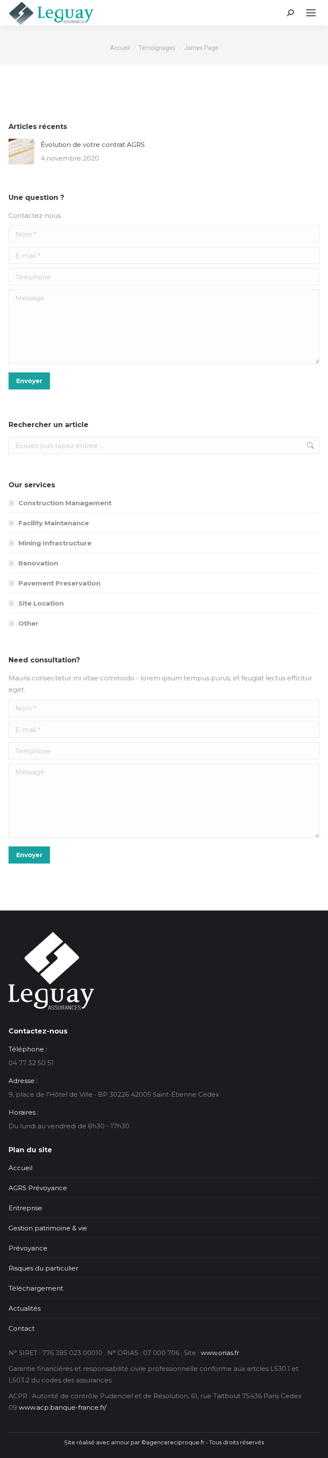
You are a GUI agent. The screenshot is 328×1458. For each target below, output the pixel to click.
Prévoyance (28, 1248)
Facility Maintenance (53, 523)
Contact (22, 1328)
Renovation (38, 563)
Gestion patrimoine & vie (48, 1228)
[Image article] (21, 151)
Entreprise (25, 1208)
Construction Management (64, 503)
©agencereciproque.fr (173, 1442)
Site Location (41, 603)
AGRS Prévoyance (38, 1188)
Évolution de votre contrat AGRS (93, 145)
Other (28, 623)
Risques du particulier (43, 1268)
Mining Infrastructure (54, 543)
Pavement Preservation (59, 583)
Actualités (25, 1308)
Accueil (20, 1168)
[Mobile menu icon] (310, 12)
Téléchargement (36, 1288)
